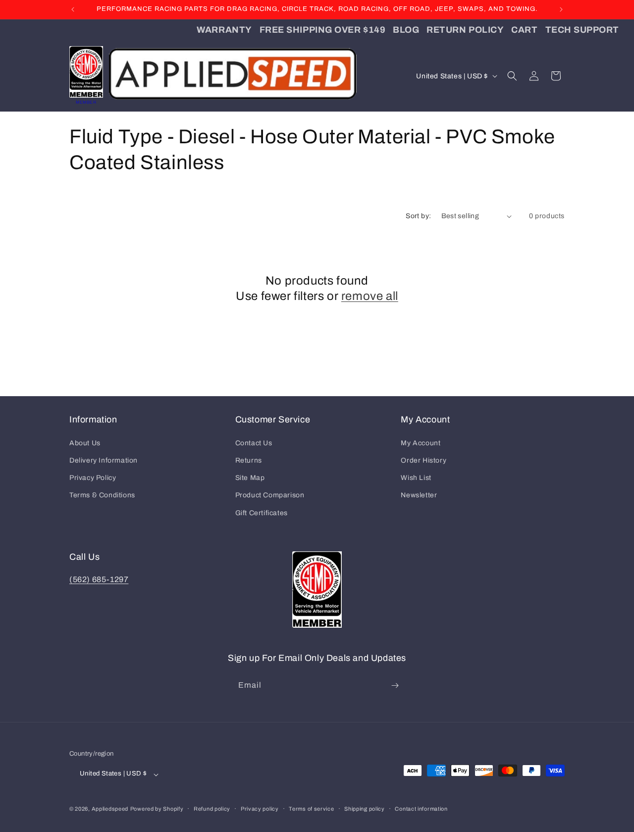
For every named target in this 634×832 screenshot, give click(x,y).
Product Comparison (270, 495)
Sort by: (418, 216)
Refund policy (212, 809)
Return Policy (465, 30)
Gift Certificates (261, 513)
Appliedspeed (110, 809)
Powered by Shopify (157, 809)
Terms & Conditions (102, 495)
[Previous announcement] (73, 9)
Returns (248, 460)
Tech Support (582, 30)
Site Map (250, 477)
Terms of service (311, 809)
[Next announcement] (561, 9)
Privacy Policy (92, 477)
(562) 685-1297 (98, 579)
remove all (369, 296)
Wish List (416, 477)
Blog (406, 30)
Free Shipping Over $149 (322, 30)
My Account (420, 443)
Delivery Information (103, 460)
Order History (423, 460)
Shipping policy (364, 809)
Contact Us (253, 443)
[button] (512, 76)
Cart (524, 30)
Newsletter (419, 495)
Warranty (224, 30)
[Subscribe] (395, 685)
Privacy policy (260, 809)
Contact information (421, 809)
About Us (85, 443)
